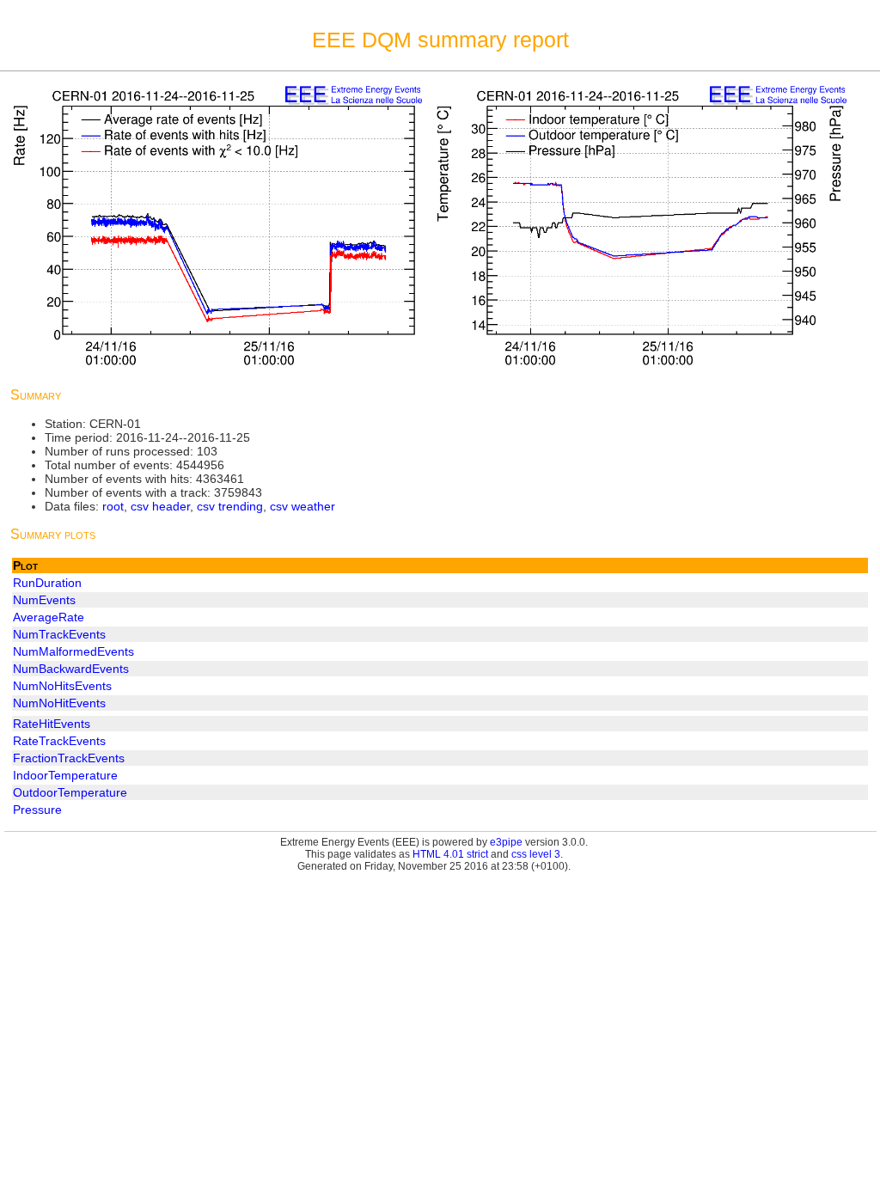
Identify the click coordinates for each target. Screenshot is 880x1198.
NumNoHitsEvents (62, 686)
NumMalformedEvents (73, 651)
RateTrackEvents (59, 741)
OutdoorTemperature (70, 792)
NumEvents (44, 600)
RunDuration (47, 583)
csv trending (230, 506)
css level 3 (535, 854)
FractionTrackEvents (69, 758)
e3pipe (506, 842)
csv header (160, 506)
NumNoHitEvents (59, 703)
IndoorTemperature (65, 775)
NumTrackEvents (59, 634)
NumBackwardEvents (71, 668)
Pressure (37, 809)
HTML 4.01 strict (450, 854)
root (113, 506)
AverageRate (48, 617)
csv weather (302, 506)
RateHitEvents (51, 723)
